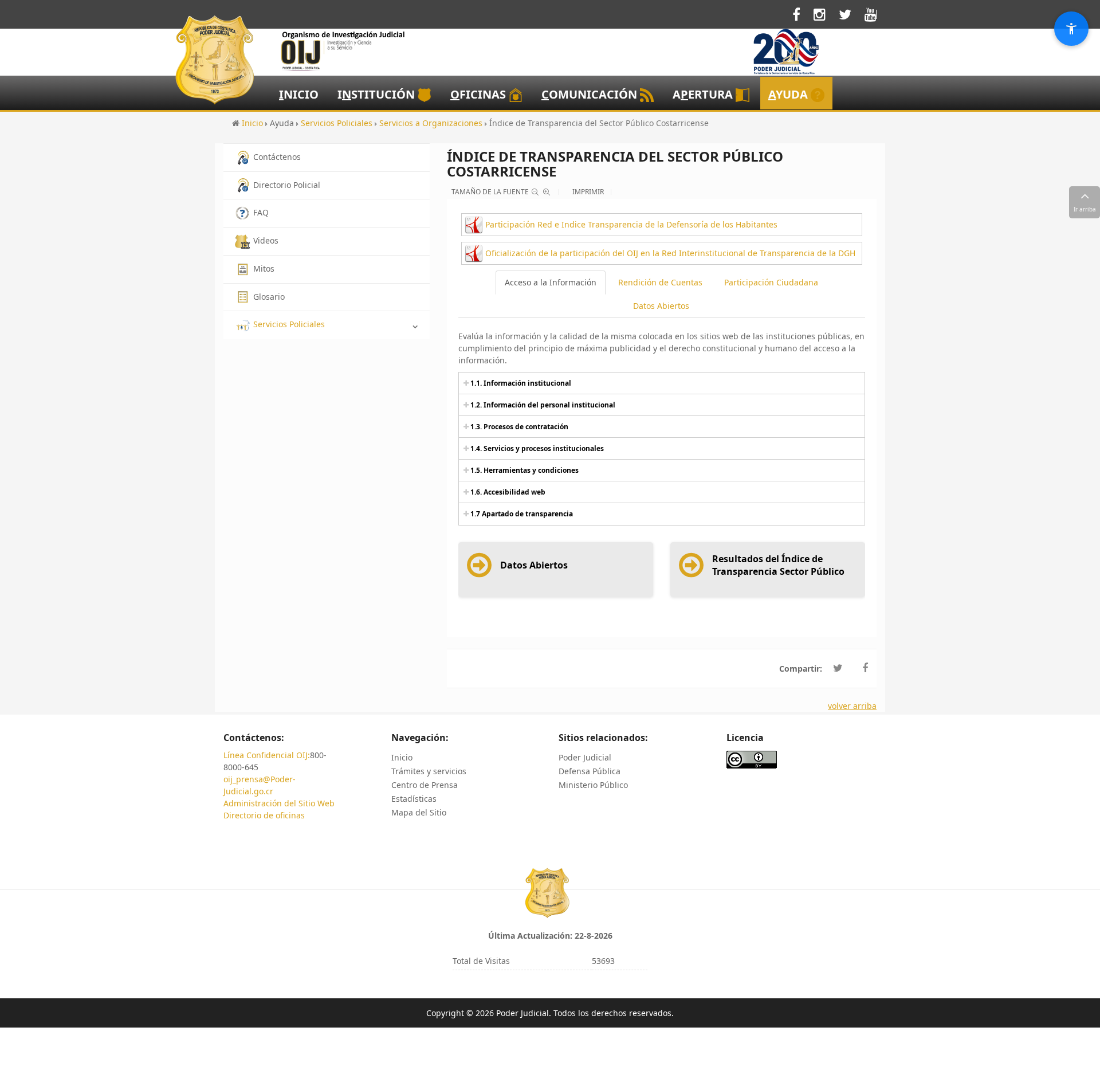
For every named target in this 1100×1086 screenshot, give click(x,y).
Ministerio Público (593, 784)
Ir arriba (1085, 209)
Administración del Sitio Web (279, 803)
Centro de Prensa (424, 784)
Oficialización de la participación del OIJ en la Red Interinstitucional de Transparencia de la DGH (670, 253)
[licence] (751, 758)
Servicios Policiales (289, 324)
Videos (265, 240)
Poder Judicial (585, 757)
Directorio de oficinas (264, 815)
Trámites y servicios (428, 771)
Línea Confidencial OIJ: (266, 755)
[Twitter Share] (837, 668)
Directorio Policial (286, 184)
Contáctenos (277, 156)
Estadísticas (414, 798)
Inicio (401, 757)
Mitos (263, 268)
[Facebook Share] (865, 668)
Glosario (269, 296)
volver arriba (852, 705)
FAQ (261, 212)
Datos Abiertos (661, 305)
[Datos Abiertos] (517, 576)
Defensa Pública (589, 771)
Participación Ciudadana (771, 282)
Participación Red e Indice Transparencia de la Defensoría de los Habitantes (631, 224)
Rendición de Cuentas (660, 282)
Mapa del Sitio (418, 812)
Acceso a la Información (550, 282)
